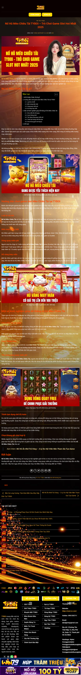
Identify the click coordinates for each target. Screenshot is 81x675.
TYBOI (68, 84)
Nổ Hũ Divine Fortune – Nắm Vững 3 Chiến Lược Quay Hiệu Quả (29, 558)
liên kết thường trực (55, 477)
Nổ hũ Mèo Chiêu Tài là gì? (32, 97)
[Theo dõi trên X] (4, 656)
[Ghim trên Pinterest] (46, 470)
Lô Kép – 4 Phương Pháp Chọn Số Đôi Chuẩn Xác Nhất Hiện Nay (30, 512)
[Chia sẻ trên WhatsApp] (31, 470)
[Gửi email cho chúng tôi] (8, 656)
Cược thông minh (32, 115)
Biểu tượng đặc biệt (32, 104)
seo (52, 33)
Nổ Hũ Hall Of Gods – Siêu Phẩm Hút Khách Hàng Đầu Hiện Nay (29, 551)
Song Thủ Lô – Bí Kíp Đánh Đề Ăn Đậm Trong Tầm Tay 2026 (28, 532)
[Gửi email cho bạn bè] (42, 470)
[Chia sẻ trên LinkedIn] (49, 470)
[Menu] (2, 7)
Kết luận (26, 124)
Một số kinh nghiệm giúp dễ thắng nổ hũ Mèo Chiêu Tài (40, 111)
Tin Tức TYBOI (40, 20)
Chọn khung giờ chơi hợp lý (34, 121)
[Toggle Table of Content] (55, 94)
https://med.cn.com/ (69, 611)
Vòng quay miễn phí (32, 106)
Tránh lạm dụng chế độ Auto (35, 119)
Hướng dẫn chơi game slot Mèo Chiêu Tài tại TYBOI (39, 100)
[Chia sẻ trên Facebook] (35, 470)
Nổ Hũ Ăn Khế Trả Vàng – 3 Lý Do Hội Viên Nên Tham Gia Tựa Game (45, 449)
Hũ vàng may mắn (32, 108)
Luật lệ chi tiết (31, 102)
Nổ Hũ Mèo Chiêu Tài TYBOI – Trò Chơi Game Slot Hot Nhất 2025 (30, 571)
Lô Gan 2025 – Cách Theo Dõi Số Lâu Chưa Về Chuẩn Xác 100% (29, 519)
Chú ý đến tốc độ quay (33, 113)
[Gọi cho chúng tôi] (11, 656)
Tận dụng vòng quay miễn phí (35, 117)
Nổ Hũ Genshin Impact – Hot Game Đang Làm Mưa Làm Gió (28, 545)
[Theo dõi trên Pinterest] (15, 656)
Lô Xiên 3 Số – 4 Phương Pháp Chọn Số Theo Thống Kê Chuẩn (29, 525)
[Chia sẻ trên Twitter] (38, 470)
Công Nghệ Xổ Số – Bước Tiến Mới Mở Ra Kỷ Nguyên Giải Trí (28, 538)
